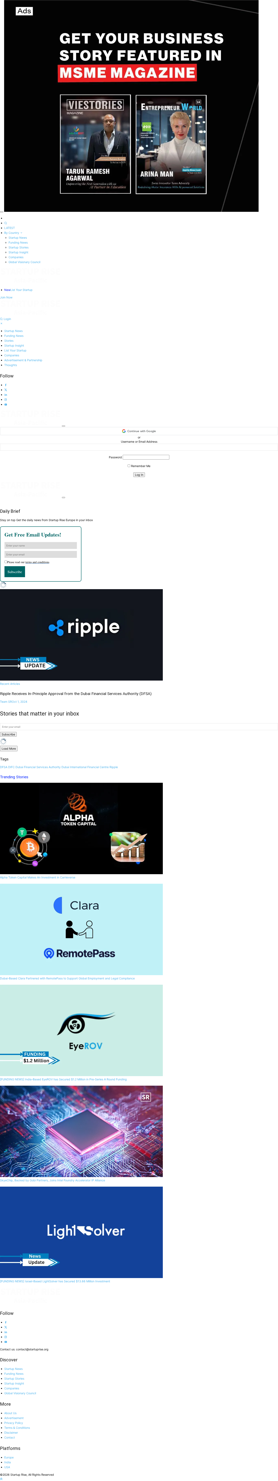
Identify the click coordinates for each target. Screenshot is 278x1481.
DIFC (11, 767)
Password (115, 457)
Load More (9, 748)
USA (7, 1467)
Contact (9, 1437)
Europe (9, 1457)
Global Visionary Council (24, 262)
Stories (8, 340)
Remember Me (140, 466)
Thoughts (10, 365)
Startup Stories (18, 247)
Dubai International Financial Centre (85, 767)
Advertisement (14, 1418)
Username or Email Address (139, 441)
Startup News (18, 237)
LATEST (9, 228)
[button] (139, 431)
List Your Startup (18, 290)
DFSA (3, 767)
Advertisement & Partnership (23, 360)
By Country (12, 232)
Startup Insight (18, 252)
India (7, 1462)
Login (7, 319)
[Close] (1, 212)
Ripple (113, 767)
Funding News (18, 242)
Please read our (28, 562)
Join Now (6, 297)
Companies (16, 257)
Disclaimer (11, 1432)
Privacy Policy (13, 1423)
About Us (10, 1413)
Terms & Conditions (17, 1427)
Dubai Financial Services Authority (38, 767)
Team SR (13, 701)
